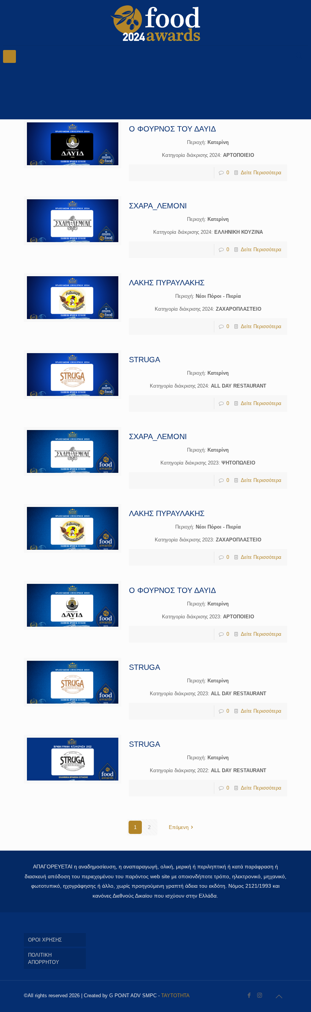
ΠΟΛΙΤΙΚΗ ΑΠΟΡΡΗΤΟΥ (43, 958)
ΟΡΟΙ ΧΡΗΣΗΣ (45, 940)
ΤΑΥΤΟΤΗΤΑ (175, 995)
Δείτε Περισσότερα (261, 172)
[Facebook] (249, 995)
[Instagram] (260, 995)
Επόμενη (178, 827)
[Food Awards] (155, 22)
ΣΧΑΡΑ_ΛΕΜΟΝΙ (158, 206)
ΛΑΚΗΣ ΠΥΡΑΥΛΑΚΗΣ (166, 282)
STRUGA (144, 359)
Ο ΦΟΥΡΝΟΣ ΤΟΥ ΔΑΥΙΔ (172, 129)
